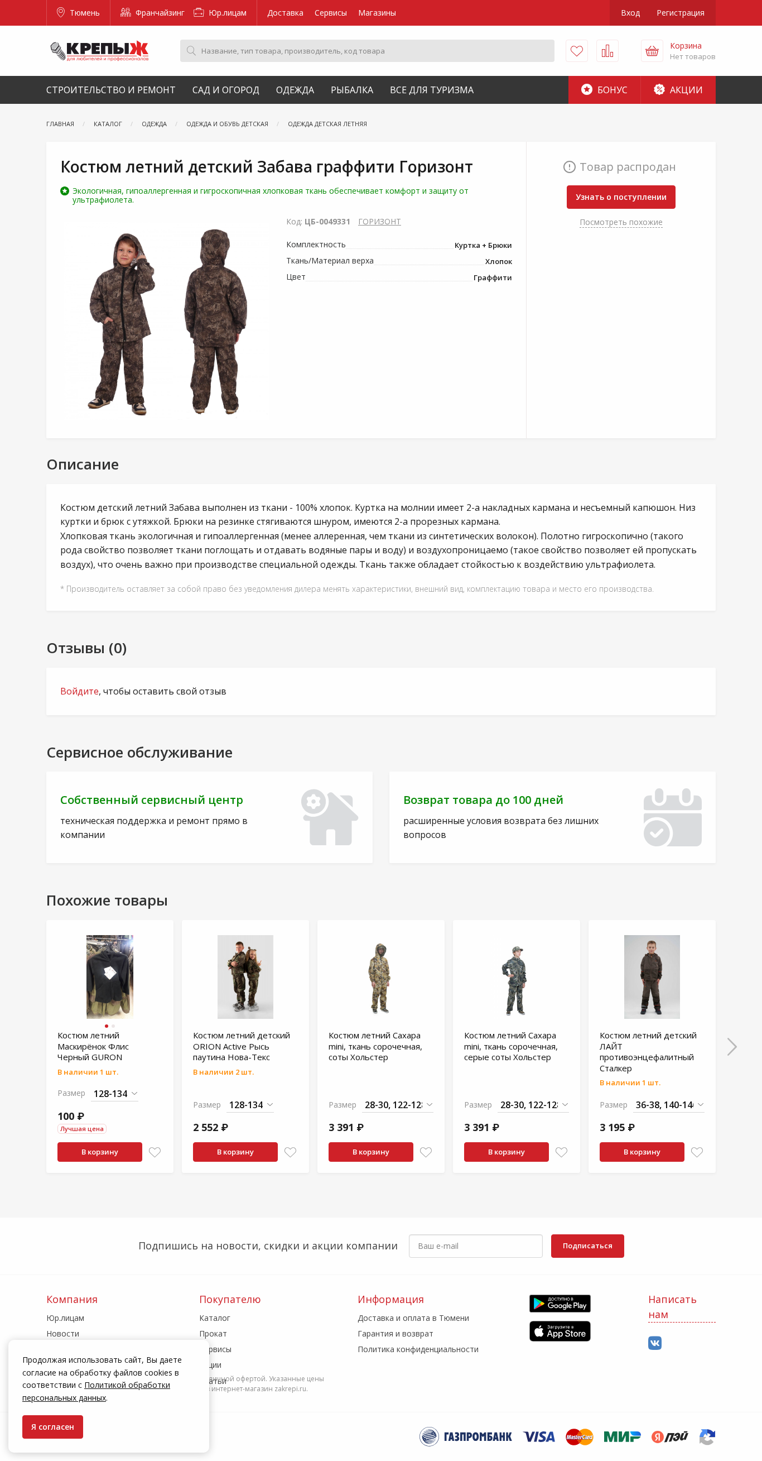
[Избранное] (577, 51)
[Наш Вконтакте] (655, 1343)
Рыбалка (352, 90)
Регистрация (681, 12)
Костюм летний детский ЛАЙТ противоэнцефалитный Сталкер (648, 1051)
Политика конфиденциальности (418, 1349)
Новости (62, 1333)
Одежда (295, 90)
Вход (630, 12)
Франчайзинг (159, 12)
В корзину (99, 1152)
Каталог (214, 1317)
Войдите (79, 691)
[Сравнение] (607, 51)
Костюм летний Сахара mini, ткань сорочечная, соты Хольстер (375, 1045)
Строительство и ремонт (111, 90)
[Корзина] (652, 51)
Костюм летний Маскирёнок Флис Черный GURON (93, 1045)
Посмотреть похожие (621, 222)
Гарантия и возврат (395, 1333)
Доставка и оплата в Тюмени (413, 1317)
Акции (685, 90)
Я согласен (52, 1426)
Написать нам (672, 1306)
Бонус (611, 90)
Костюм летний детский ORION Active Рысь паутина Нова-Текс (241, 1045)
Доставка (285, 12)
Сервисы (331, 12)
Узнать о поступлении (621, 196)
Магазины (377, 12)
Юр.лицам (226, 12)
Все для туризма (432, 90)
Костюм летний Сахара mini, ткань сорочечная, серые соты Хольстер (511, 1045)
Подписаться (588, 1245)
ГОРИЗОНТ (379, 221)
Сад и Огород (225, 90)
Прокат (213, 1333)
